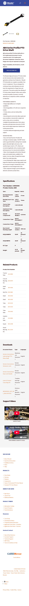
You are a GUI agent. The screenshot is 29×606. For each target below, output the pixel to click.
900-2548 (10, 324)
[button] (23, 14)
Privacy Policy (6, 590)
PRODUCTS (6, 470)
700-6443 (10, 311)
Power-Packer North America (18, 573)
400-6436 (10, 299)
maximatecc (22, 571)
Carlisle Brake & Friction (19, 569)
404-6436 (10, 296)
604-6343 (10, 303)
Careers (19, 590)
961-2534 (10, 329)
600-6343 (10, 307)
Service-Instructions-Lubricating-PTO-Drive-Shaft (8, 356)
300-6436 (10, 287)
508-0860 (10, 292)
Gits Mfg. (16, 571)
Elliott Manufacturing (8, 571)
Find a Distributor (11, 70)
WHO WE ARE (6, 454)
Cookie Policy (13, 590)
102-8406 (10, 274)
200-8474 (10, 281)
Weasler (5, 575)
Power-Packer (6, 573)
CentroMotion (16, 557)
